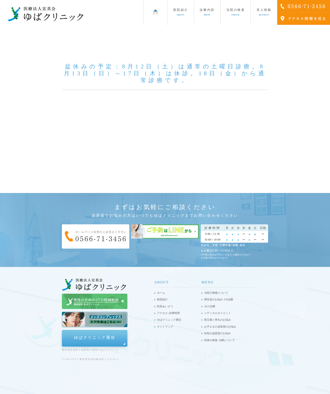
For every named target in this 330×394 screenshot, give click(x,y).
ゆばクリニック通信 (94, 337)
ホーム (161, 292)
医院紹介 (162, 299)
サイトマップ (165, 326)
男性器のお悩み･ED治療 (218, 299)
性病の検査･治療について (219, 340)
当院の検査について (216, 292)
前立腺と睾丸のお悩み (217, 319)
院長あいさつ (165, 306)
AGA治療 (209, 306)
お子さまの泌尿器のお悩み (220, 326)
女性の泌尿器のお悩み (217, 333)
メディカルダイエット (217, 313)
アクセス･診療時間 (168, 313)
